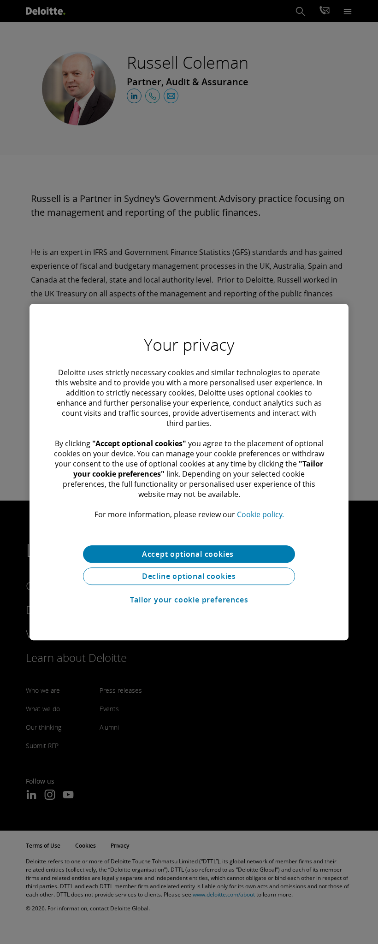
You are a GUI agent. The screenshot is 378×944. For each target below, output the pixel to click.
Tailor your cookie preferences (189, 600)
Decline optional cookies (189, 576)
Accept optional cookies (189, 554)
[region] (189, 472)
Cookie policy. (260, 514)
